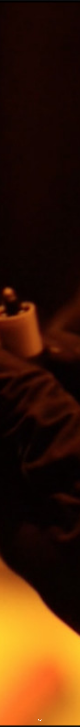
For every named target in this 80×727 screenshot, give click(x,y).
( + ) (40, 720)
